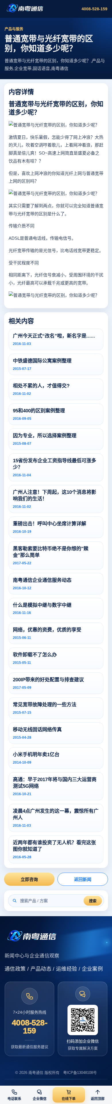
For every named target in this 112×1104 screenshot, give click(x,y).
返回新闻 (82, 879)
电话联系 (14, 1099)
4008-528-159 (94, 9)
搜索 (92, 901)
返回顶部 (98, 1099)
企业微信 (40, 1099)
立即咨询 (29, 879)
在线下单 (69, 1099)
